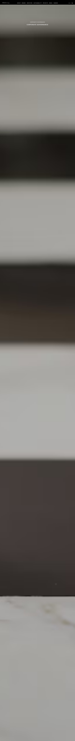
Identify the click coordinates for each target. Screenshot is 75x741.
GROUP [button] (19, 3)
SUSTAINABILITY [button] (38, 3)
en (69, 3)
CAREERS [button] (55, 3)
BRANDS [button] (24, 3)
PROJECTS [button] (45, 3)
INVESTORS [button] (29, 3)
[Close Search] (72, 3)
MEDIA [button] (50, 3)
